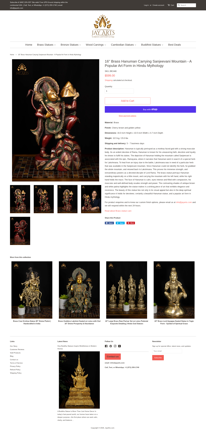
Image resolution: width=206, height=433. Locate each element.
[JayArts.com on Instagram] (115, 347)
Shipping (108, 80)
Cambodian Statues (122, 44)
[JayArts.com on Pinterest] (110, 347)
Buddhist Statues (151, 44)
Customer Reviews (17, 349)
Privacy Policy (15, 366)
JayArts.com (110, 428)
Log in (146, 5)
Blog (11, 356)
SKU (110, 71)
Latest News (62, 341)
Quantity (108, 86)
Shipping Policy (15, 373)
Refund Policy (15, 370)
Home (28, 44)
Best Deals (174, 44)
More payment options (127, 116)
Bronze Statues (70, 44)
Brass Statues (45, 44)
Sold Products (15, 353)
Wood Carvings (95, 44)
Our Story (13, 346)
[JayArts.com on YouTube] (119, 347)
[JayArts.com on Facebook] (106, 347)
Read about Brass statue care (118, 211)
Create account (158, 5)
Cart (172, 5)
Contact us (14, 360)
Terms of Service (16, 363)
